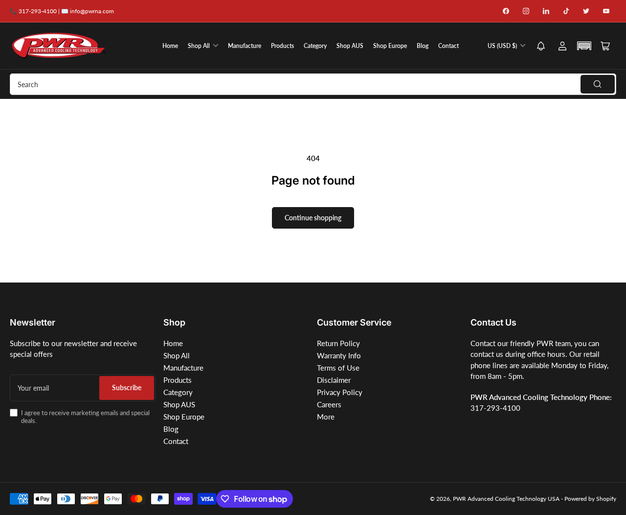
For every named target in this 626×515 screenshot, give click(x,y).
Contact (448, 45)
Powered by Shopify (590, 498)
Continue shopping (313, 217)
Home (170, 45)
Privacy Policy (339, 392)
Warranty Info (339, 355)
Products (282, 45)
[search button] (598, 84)
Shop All (199, 45)
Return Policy (338, 343)
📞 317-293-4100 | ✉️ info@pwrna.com (62, 11)
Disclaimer (334, 379)
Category (315, 45)
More (326, 416)
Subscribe (126, 387)
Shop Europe (390, 45)
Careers (329, 404)
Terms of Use (338, 367)
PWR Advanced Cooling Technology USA (506, 498)
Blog (422, 45)
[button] (541, 47)
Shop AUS (349, 45)
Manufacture (244, 45)
